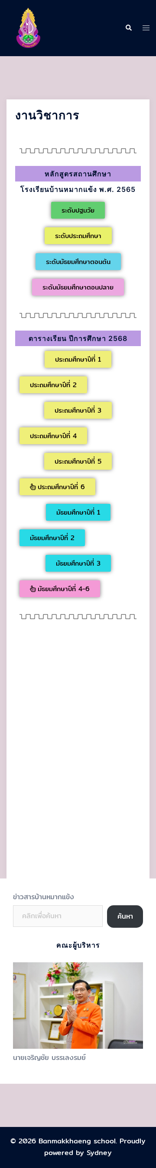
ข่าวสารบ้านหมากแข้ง (43, 896)
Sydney (99, 1152)
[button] (78, 210)
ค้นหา (125, 916)
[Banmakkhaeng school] (28, 27)
